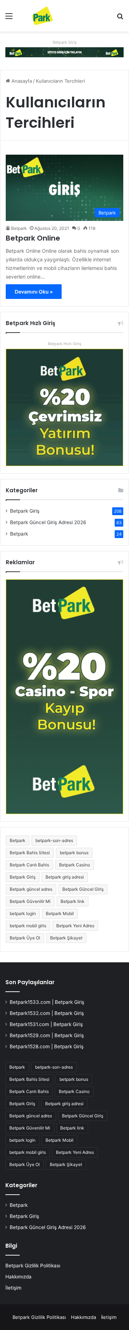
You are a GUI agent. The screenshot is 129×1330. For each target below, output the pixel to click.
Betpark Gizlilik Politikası (32, 1265)
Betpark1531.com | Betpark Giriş (46, 1024)
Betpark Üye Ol (25, 937)
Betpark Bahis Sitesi (30, 852)
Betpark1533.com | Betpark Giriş (47, 1002)
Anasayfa (21, 81)
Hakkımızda (18, 1277)
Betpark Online (33, 238)
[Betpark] (36, 15)
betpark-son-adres (54, 840)
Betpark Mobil (60, 913)
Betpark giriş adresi (65, 877)
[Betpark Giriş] (64, 51)
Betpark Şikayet (66, 937)
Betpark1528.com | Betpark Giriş (46, 1046)
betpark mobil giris (28, 925)
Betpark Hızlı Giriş (64, 343)
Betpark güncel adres (31, 889)
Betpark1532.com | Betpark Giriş (47, 1013)
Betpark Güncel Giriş (83, 889)
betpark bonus (74, 852)
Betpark (19, 228)
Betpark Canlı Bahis (29, 864)
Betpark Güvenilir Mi (30, 901)
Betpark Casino (74, 864)
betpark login (23, 913)
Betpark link (73, 901)
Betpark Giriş (65, 42)
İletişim (13, 1288)
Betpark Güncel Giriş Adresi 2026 (48, 522)
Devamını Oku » (34, 292)
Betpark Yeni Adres (75, 925)
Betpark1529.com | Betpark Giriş (47, 1035)
